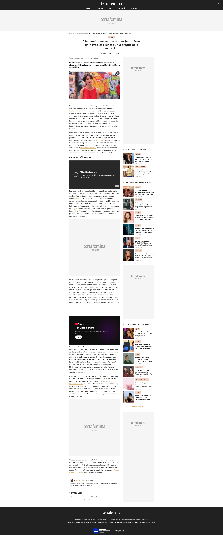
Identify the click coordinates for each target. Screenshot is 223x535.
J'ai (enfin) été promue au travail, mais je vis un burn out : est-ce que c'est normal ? (144, 173)
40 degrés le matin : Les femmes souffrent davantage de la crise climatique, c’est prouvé (143, 398)
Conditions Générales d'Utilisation (85, 519)
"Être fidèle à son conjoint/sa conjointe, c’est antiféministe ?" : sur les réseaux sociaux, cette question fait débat (144, 194)
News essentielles (81, 497)
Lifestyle (134, 8)
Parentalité (121, 8)
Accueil (71, 33)
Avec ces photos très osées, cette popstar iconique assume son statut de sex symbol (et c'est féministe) (144, 257)
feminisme (92, 500)
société (88, 8)
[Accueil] (111, 3)
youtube (100, 500)
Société (85, 33)
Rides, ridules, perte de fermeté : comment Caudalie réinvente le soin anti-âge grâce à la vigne (144, 386)
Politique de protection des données (78, 522)
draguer (74, 209)
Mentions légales (115, 519)
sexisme (84, 500)
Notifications (130, 522)
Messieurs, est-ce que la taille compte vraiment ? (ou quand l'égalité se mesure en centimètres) (143, 347)
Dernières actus (78, 33)
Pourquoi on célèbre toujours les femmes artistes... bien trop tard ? (144, 359)
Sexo (79, 500)
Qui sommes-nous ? (102, 519)
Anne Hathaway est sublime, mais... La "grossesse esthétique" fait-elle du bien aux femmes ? (143, 374)
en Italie (110, 352)
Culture (100, 8)
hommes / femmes (107, 497)
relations (97, 497)
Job (110, 8)
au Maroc (78, 198)
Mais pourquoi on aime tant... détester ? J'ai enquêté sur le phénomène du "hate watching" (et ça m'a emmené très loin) (144, 207)
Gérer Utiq (138, 522)
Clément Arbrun (81, 480)
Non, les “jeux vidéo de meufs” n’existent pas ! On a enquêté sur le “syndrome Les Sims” (144, 335)
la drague (99, 140)
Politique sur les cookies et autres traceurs (134, 519)
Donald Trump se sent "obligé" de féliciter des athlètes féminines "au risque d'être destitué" (143, 244)
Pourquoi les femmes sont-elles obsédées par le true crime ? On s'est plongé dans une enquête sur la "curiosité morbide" (144, 232)
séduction (73, 500)
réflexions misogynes (88, 148)
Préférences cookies (149, 522)
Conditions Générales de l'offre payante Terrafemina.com (108, 522)
